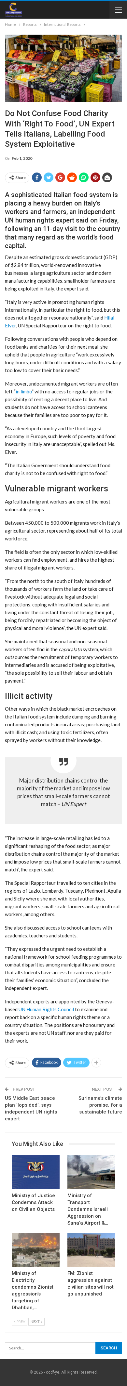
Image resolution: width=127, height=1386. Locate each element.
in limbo (24, 391)
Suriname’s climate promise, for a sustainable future (100, 1105)
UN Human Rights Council (46, 1009)
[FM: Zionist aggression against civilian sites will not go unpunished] (91, 1250)
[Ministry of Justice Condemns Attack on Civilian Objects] (36, 1172)
